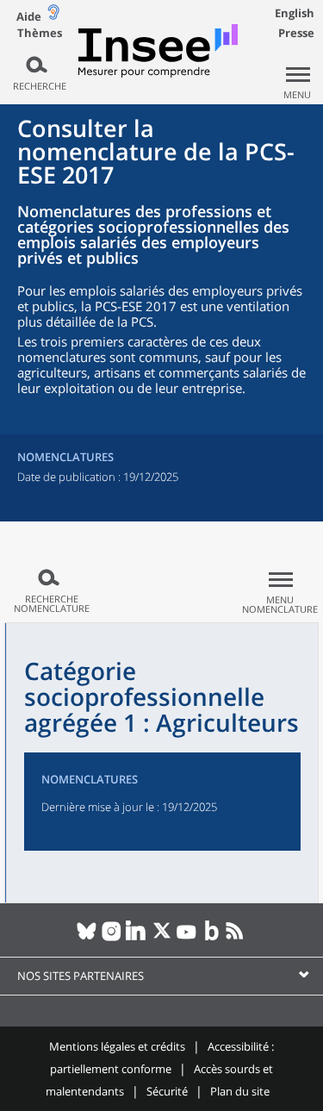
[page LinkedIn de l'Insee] (136, 938)
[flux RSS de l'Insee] (236, 938)
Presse (296, 33)
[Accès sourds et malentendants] (53, 16)
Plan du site (240, 1091)
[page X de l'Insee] (161, 938)
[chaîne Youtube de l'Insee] (186, 938)
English (294, 13)
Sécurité (167, 1091)
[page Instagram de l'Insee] (111, 938)
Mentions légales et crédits (117, 1046)
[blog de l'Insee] (211, 938)
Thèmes (39, 33)
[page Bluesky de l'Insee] (86, 938)
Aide (28, 16)
